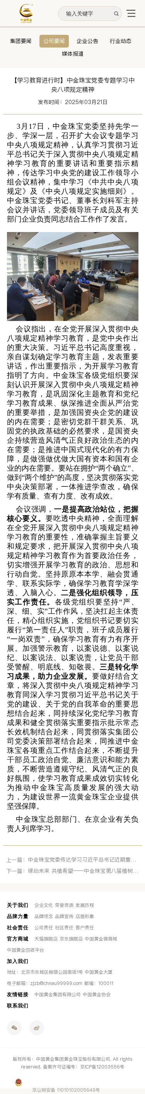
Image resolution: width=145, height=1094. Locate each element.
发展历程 (84, 905)
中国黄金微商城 (101, 939)
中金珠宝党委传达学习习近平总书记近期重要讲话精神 (83, 860)
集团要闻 (21, 41)
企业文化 (43, 905)
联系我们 (18, 1006)
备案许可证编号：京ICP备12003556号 (84, 1067)
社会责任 (18, 927)
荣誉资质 (64, 905)
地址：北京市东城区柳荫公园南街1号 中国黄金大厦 (60, 972)
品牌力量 (18, 916)
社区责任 (64, 927)
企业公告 (87, 41)
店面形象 (84, 916)
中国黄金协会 (97, 994)
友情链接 (18, 994)
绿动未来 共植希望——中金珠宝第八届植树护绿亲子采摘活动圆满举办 (83, 871)
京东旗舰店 (71, 939)
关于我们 (18, 905)
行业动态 (120, 41)
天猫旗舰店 (46, 939)
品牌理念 (43, 916)
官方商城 (18, 939)
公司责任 (43, 927)
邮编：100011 (98, 983)
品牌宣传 (64, 916)
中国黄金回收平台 (25, 950)
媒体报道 (73, 54)
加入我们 (18, 961)
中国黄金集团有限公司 (57, 994)
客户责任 (84, 927)
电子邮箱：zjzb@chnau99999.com (44, 983)
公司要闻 (54, 41)
